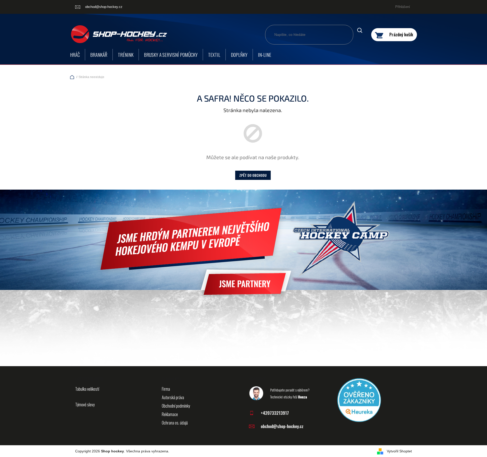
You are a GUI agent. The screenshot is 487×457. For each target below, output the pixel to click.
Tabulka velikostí (87, 389)
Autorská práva (173, 397)
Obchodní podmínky (176, 406)
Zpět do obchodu (253, 175)
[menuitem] (75, 54)
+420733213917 (275, 413)
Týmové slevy (85, 404)
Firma (166, 389)
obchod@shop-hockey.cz (282, 426)
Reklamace (170, 414)
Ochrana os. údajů (175, 423)
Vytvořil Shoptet (399, 451)
